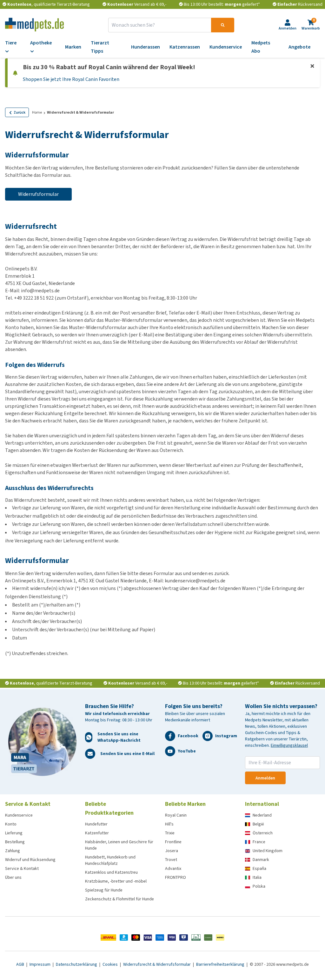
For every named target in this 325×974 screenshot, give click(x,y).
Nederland (262, 815)
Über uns (13, 877)
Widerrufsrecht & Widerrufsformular (157, 964)
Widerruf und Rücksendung (30, 860)
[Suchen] (222, 25)
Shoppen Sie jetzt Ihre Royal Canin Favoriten (71, 79)
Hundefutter (96, 824)
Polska (259, 886)
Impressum (40, 964)
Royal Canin (176, 815)
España (259, 868)
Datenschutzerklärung (77, 964)
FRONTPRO (175, 877)
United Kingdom (267, 851)
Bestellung (15, 842)
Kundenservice (19, 815)
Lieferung (14, 833)
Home (37, 112)
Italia (257, 877)
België (258, 824)
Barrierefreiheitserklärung (220, 964)
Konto (11, 824)
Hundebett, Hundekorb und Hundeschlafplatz (110, 860)
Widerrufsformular (38, 194)
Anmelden (265, 778)
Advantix (173, 868)
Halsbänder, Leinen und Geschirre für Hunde (119, 845)
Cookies (111, 964)
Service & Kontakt (22, 868)
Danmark (261, 860)
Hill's (169, 824)
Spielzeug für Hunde (104, 890)
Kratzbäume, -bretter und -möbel (116, 881)
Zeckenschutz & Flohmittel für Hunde (119, 899)
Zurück (19, 112)
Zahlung (12, 851)
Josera (171, 851)
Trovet (171, 860)
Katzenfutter (97, 833)
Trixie (170, 833)
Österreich (263, 833)
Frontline (173, 842)
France (259, 842)
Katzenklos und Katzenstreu (111, 872)
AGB (20, 964)
